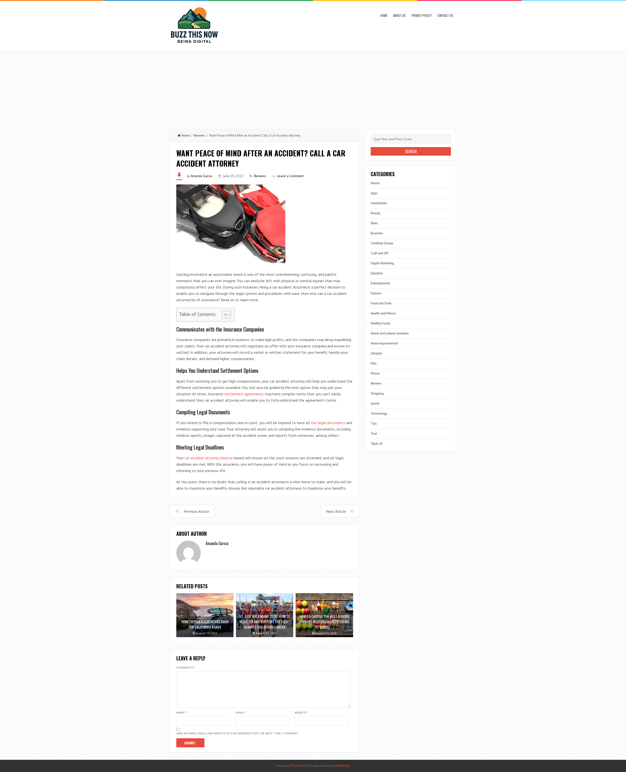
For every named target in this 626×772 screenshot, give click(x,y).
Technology (379, 413)
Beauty (375, 213)
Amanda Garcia (201, 176)
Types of (376, 443)
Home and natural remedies (390, 333)
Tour (374, 433)
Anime (375, 183)
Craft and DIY (380, 253)
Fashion (376, 293)
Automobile (379, 203)
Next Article (336, 511)
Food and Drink (381, 303)
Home (383, 15)
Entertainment (380, 283)
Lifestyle (376, 353)
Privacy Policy (422, 15)
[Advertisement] (313, 88)
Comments (185, 667)
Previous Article (196, 511)
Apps (374, 193)
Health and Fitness (383, 313)
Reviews (199, 135)
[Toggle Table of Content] (224, 315)
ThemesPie (298, 766)
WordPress (343, 766)
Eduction (377, 273)
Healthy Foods (381, 323)
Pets (374, 363)
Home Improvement (384, 343)
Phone (375, 373)
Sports (375, 403)
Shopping (377, 393)
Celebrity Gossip (382, 243)
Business (377, 233)
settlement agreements (244, 393)
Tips (374, 423)
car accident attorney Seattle (209, 457)
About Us (399, 15)
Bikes (374, 223)
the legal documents (328, 422)
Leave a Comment (290, 176)
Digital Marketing (382, 263)
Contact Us (445, 15)
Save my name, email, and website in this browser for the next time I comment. (237, 733)
